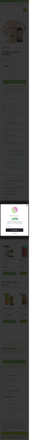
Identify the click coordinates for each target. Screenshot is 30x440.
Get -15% (14, 230)
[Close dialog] (27, 206)
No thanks (14, 233)
